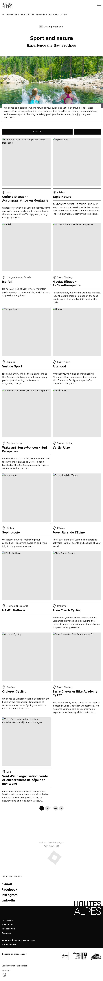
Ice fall (26, 264)
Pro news (6, 933)
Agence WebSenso (4, 975)
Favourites (27, 14)
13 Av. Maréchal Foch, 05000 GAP (18, 940)
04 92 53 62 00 (9, 944)
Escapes (54, 14)
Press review (8, 929)
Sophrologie (26, 511)
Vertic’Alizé (77, 430)
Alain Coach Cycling (77, 590)
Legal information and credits (15, 966)
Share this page (51, 845)
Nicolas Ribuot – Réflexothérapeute (77, 264)
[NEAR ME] (87, 132)
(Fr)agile (41, 14)
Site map (6, 970)
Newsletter (8, 924)
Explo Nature (77, 179)
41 (55, 808)
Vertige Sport (26, 347)
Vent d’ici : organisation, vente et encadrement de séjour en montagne (26, 760)
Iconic (64, 14)
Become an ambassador (14, 954)
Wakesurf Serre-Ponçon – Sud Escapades (26, 430)
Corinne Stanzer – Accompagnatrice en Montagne (26, 179)
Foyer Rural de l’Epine (77, 511)
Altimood (77, 347)
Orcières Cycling (26, 674)
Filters (37, 131)
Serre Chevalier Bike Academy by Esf (77, 674)
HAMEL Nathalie (26, 590)
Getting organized (53, 26)
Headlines (13, 14)
